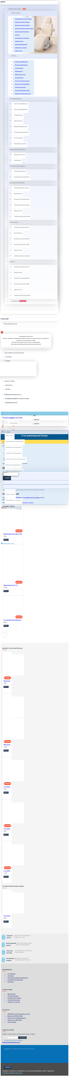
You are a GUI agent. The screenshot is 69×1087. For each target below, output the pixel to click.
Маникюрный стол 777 (11, 585)
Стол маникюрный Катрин (36, 431)
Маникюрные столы (36, 429)
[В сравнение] (10, 542)
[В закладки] (6, 542)
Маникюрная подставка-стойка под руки (13, 534)
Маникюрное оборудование (36, 427)
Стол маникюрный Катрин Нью (13, 620)
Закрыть (8, 1067)
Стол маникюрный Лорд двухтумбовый (7, 871)
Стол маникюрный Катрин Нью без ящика (7, 829)
